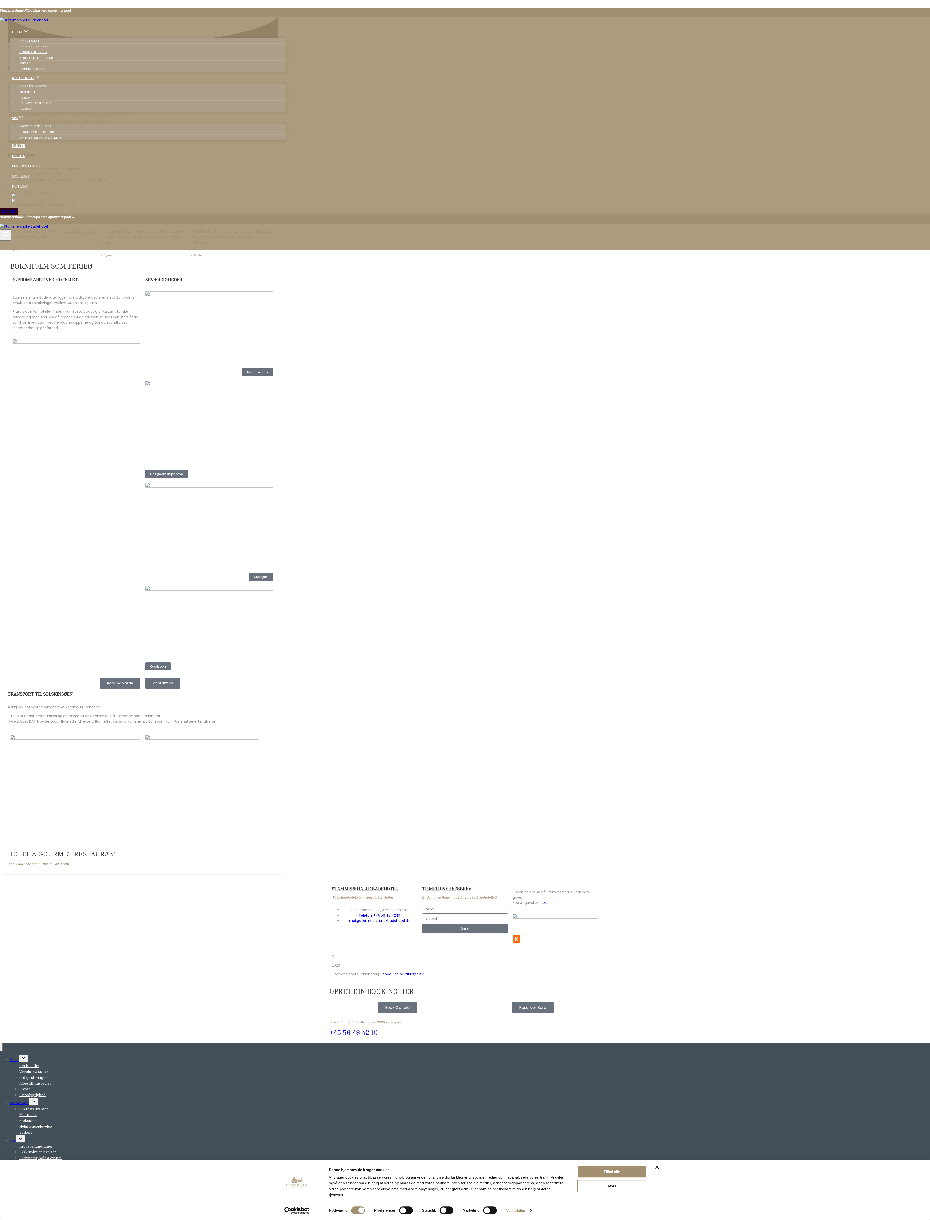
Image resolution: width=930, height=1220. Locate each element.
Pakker (18, 145)
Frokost (25, 98)
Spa (13, 1140)
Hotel (14, 1059)
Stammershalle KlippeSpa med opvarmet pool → (37, 10)
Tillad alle (612, 1172)
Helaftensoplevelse (36, 103)
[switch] (406, 1210)
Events (18, 156)
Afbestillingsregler (36, 58)
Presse (24, 63)
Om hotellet (29, 40)
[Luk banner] (657, 1167)
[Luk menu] (1, 1047)
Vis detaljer (515, 1210)
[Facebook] (473, 956)
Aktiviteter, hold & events (40, 137)
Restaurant (19, 1103)
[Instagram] (486, 956)
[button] (257, 372)
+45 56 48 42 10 (353, 1032)
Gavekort (21, 176)
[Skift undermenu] (23, 1059)
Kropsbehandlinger (35, 126)
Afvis (611, 1186)
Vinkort (25, 109)
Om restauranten (33, 86)
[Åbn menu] (5, 235)
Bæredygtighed (31, 69)
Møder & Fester (26, 166)
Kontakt (20, 186)
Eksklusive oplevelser (37, 132)
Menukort (27, 92)
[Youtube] (500, 956)
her (543, 902)
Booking (9, 211)
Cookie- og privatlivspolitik (402, 974)
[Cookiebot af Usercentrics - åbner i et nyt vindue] (297, 1210)
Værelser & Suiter (33, 46)
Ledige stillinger (33, 52)
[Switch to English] (148, 198)
